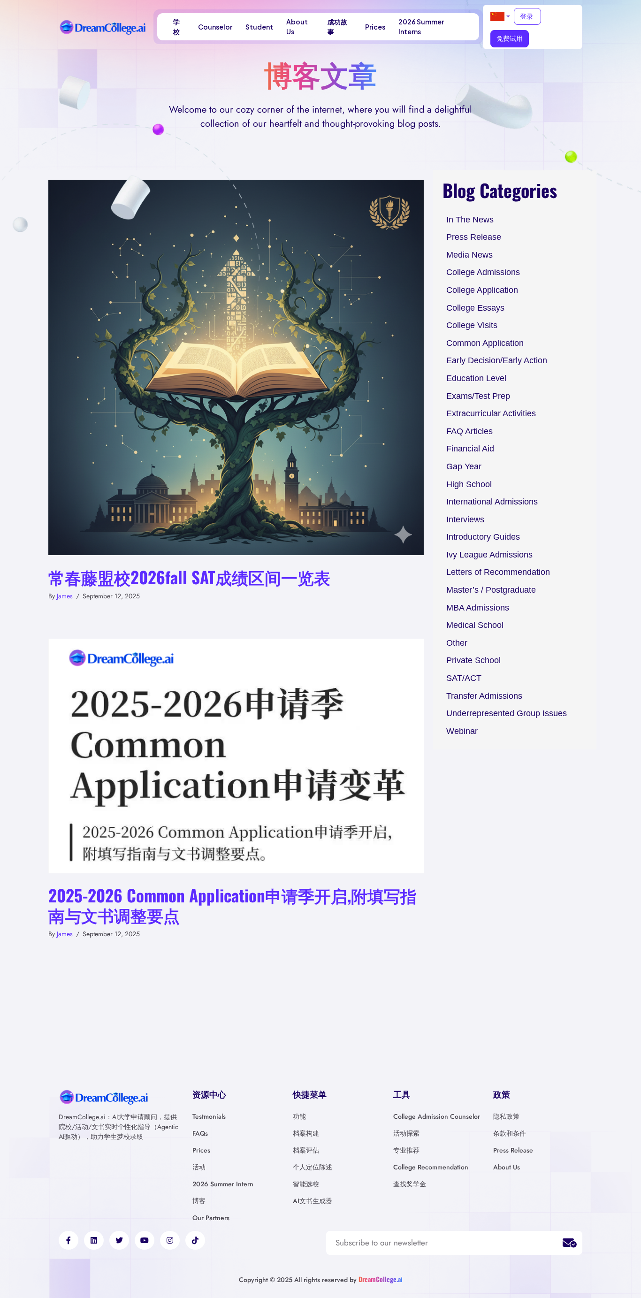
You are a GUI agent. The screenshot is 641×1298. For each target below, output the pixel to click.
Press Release (513, 1150)
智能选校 (306, 1184)
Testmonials (209, 1116)
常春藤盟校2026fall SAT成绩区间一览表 (189, 577)
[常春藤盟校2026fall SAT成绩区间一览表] (236, 366)
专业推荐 (406, 1150)
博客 (199, 1201)
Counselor (215, 27)
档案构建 (306, 1133)
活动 (199, 1167)
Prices (375, 27)
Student (259, 27)
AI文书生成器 (312, 1201)
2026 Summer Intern (222, 1184)
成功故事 (337, 26)
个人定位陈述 (312, 1167)
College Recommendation (430, 1167)
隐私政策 (506, 1116)
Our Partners (210, 1217)
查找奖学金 (409, 1184)
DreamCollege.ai (381, 1279)
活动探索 (406, 1133)
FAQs (200, 1133)
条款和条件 (509, 1133)
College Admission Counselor (436, 1116)
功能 (299, 1116)
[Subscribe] (570, 1243)
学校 (176, 26)
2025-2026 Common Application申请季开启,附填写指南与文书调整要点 (232, 905)
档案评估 (306, 1150)
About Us (297, 26)
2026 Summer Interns (421, 26)
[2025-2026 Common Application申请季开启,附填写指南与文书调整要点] (236, 755)
